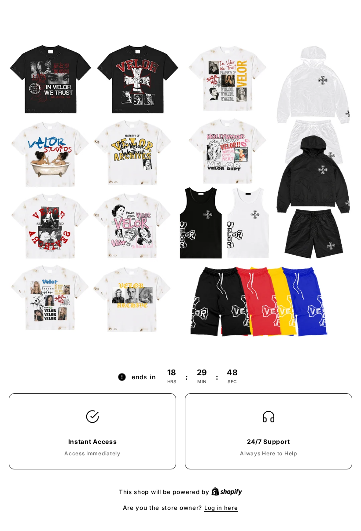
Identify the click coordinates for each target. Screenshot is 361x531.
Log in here (221, 507)
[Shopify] (226, 491)
